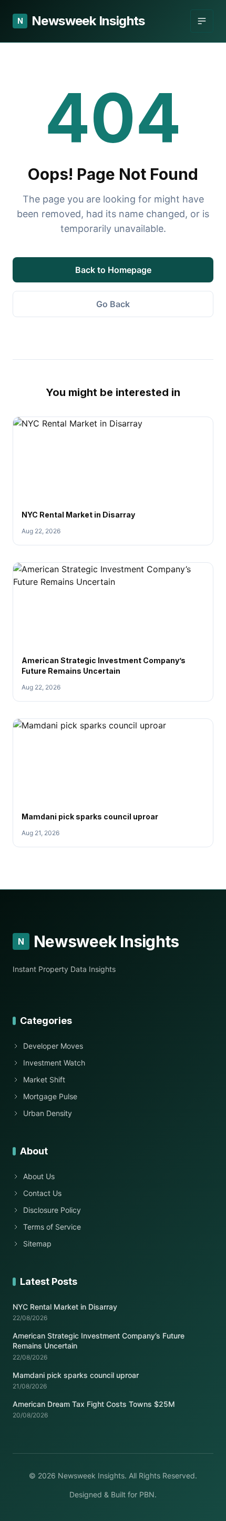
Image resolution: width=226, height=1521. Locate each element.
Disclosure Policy (52, 1209)
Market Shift (44, 1079)
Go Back (113, 304)
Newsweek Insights (81, 20)
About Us (39, 1176)
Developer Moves (53, 1045)
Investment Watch (54, 1062)
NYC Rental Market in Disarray (78, 514)
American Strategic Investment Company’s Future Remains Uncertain (98, 1340)
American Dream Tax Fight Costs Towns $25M (94, 1404)
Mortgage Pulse (50, 1096)
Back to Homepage (113, 270)
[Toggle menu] (201, 21)
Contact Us (42, 1193)
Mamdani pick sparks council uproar (90, 816)
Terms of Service (52, 1226)
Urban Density (47, 1113)
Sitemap (37, 1243)
